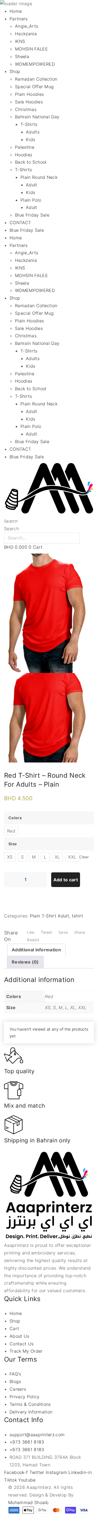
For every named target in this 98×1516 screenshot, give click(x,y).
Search (11, 521)
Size (12, 843)
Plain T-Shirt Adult (49, 916)
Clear (84, 857)
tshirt (77, 916)
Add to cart (65, 879)
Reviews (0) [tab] (25, 962)
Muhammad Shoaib (28, 1502)
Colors (15, 817)
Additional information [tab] (36, 949)
